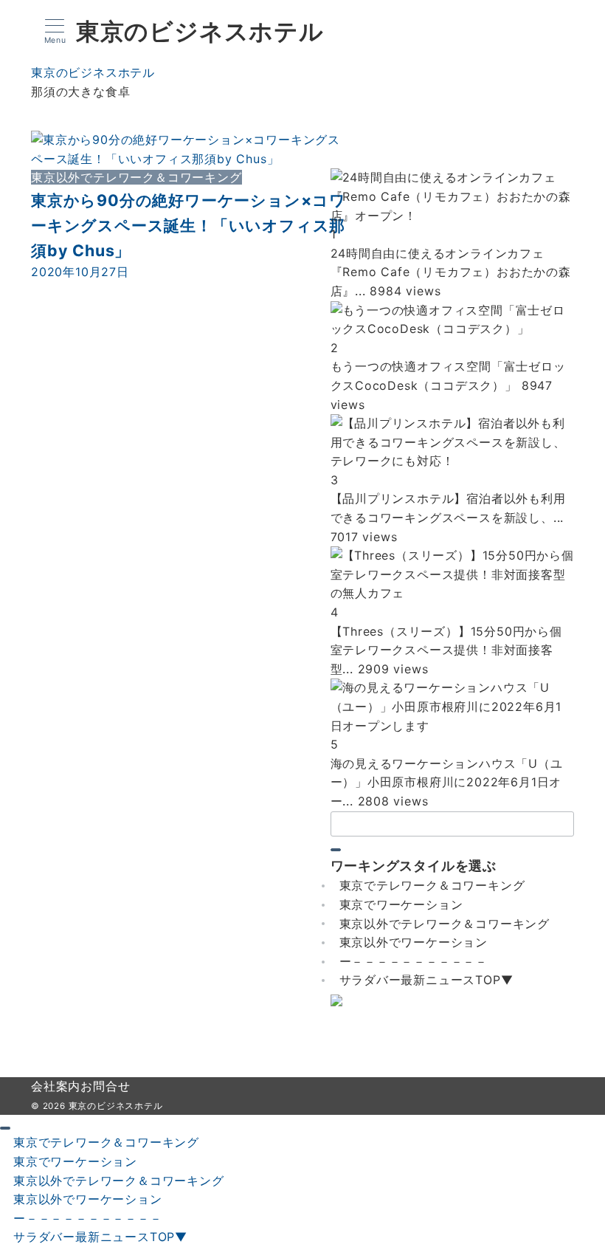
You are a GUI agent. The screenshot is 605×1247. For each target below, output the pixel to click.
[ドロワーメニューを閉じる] (5, 1128)
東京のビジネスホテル (200, 32)
